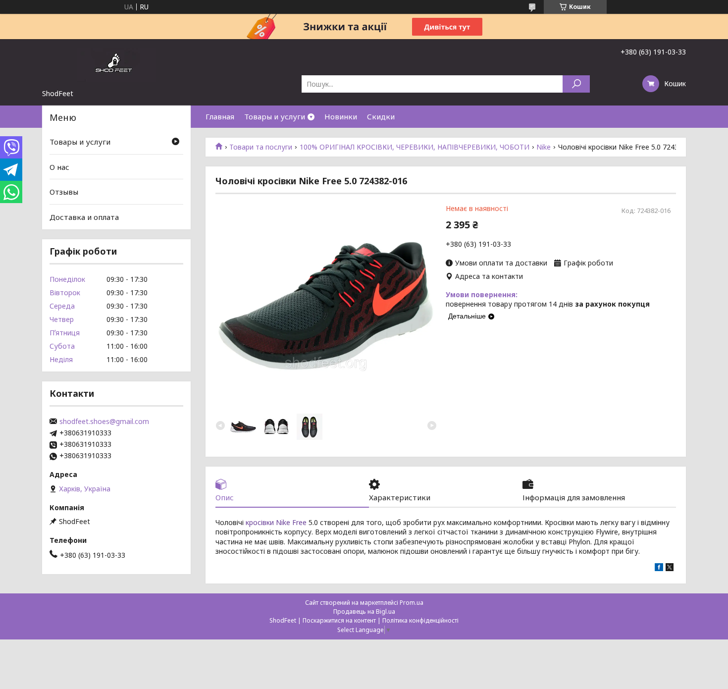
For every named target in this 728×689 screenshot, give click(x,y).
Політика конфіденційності (420, 620)
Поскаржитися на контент (339, 620)
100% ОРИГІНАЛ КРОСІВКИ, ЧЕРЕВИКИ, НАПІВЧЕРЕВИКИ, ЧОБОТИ (414, 147)
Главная (220, 116)
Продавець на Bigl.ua (364, 611)
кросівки (260, 522)
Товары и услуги (274, 116)
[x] (670, 568)
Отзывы (64, 192)
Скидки (381, 116)
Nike (543, 147)
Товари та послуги (260, 147)
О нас (59, 167)
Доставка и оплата (84, 217)
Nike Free (291, 522)
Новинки (340, 116)
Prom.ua (411, 602)
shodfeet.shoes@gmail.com (104, 421)
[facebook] (659, 568)
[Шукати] (576, 84)
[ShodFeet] (116, 64)
